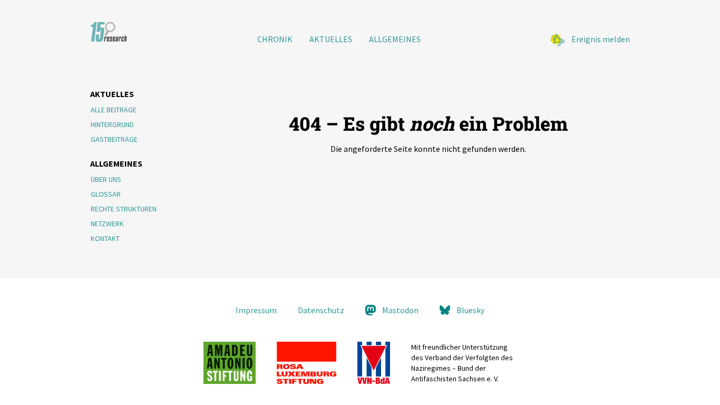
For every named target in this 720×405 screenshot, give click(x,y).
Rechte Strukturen (124, 209)
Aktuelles (330, 39)
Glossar (106, 194)
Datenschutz (321, 310)
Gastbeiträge (114, 139)
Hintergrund (112, 124)
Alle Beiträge (114, 109)
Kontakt (105, 238)
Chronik (275, 39)
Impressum (256, 310)
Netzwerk (107, 223)
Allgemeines (395, 39)
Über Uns (106, 179)
